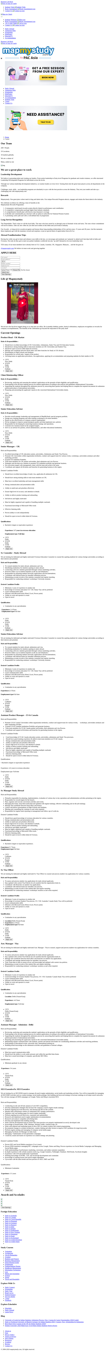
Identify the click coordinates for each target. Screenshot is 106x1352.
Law (6, 1272)
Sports (7, 1277)
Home (7, 137)
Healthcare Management (13, 1268)
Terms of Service (10, 1336)
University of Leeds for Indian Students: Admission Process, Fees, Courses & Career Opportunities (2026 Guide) (42, 1320)
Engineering (9, 1264)
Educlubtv (8, 1308)
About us (8, 1331)
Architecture (9, 1253)
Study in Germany (11, 1223)
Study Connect (10, 1287)
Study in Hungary (11, 1225)
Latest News (9, 1312)
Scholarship (9, 32)
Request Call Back (7, 2)
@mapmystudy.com (7, 248)
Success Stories (10, 1297)
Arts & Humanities (11, 1255)
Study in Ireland (10, 1229)
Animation (8, 1251)
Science (7, 1275)
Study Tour (8, 1291)
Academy (8, 1342)
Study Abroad (9, 29)
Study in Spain (10, 1236)
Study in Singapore (11, 1234)
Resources (8, 1340)
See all (7, 1327)
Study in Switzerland (12, 1238)
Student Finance (10, 1295)
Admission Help (10, 30)
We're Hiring (9, 1338)
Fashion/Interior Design (12, 1266)
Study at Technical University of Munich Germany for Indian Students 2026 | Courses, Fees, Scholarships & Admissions (44, 1322)
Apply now (9, 371)
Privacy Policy (9, 1335)
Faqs (6, 1333)
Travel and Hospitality (12, 1279)
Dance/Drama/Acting (12, 1262)
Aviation (8, 1257)
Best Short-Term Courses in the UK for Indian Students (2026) (25, 1324)
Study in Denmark (11, 1221)
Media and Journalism (12, 1274)
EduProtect (8, 34)
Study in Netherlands (12, 1230)
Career (7, 101)
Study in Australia (11, 1216)
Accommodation (10, 38)
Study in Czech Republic (13, 1219)
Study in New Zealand (12, 1232)
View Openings (6, 274)
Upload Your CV (6, 270)
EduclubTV (9, 36)
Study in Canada (10, 1217)
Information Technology (13, 1270)
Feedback (8, 1300)
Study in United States (12, 1242)
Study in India (9, 1227)
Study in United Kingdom (13, 1240)
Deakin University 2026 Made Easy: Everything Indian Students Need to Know (31, 1326)
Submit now (5, 272)
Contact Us (8, 103)
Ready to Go (9, 1293)
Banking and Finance (12, 1259)
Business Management (12, 1261)
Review (7, 1344)
